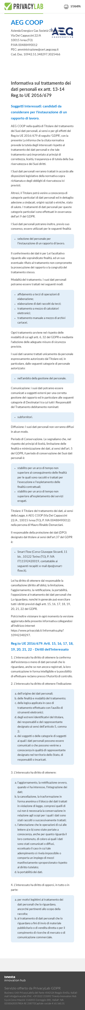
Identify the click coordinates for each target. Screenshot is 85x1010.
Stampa (76, 6)
